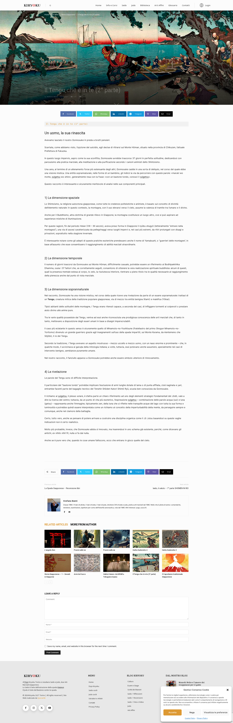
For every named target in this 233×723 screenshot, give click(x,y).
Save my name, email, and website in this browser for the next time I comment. (82, 646)
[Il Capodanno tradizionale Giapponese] (175, 563)
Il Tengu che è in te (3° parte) (144, 574)
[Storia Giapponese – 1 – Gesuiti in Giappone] (57, 563)
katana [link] (60, 687)
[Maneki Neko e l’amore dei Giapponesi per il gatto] (171, 684)
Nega (192, 712)
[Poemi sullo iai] (116, 539)
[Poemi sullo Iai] (87, 539)
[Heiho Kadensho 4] (146, 539)
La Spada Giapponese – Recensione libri (62, 488)
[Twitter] (42, 708)
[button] (227, 690)
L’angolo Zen (49, 550)
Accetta (173, 712)
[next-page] (50, 582)
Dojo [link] (26, 682)
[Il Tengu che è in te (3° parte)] (146, 563)
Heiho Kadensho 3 (169, 550)
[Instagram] (34, 708)
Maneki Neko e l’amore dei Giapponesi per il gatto (192, 683)
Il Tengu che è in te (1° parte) (67, 124)
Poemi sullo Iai (80, 550)
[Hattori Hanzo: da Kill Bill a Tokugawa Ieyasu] (116, 563)
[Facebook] (65, 512)
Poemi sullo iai (109, 550)
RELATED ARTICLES (56, 524)
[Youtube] (50, 708)
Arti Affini (55, 14)
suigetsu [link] (56, 176)
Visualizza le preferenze (215, 712)
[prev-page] (46, 582)
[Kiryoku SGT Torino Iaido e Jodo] (32, 5)
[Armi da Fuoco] (87, 563)
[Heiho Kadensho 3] (175, 539)
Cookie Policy (190, 718)
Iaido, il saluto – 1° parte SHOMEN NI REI (171, 488)
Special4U (42, 698)
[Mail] (70, 512)
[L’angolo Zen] (57, 539)
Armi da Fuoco (80, 574)
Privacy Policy (202, 718)
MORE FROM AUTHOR (83, 524)
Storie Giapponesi (68, 14)
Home (46, 14)
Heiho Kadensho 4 (140, 550)
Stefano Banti (52, 97)
